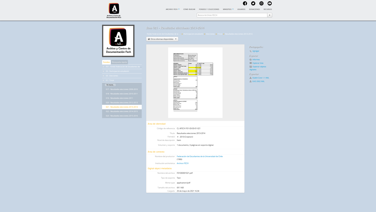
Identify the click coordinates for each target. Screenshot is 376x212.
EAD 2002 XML (258, 81)
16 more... (110, 85)
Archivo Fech (172, 9)
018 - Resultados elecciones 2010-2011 (122, 93)
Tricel (220, 34)
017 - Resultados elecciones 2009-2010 (122, 89)
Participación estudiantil (193, 34)
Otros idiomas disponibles (162, 39)
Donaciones (254, 9)
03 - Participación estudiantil (117, 71)
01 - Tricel (110, 80)
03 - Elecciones (112, 75)
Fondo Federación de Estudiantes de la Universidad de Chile (164, 34)
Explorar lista (257, 63)
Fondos (106, 62)
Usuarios (241, 9)
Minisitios (227, 9)
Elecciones (210, 34)
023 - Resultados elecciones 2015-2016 (122, 116)
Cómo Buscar (189, 9)
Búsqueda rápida (119, 62)
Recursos (268, 9)
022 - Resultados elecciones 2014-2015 (122, 111)
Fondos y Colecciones (209, 9)
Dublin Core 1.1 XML (260, 78)
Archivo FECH (183, 163)
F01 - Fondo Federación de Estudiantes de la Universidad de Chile (132, 66)
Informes (256, 59)
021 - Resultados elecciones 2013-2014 (122, 107)
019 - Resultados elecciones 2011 (119, 98)
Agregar (255, 51)
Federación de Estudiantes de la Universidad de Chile (200, 156)
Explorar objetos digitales (258, 68)
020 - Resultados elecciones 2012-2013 (122, 102)
